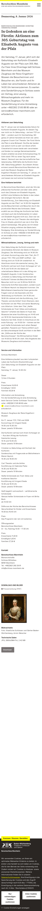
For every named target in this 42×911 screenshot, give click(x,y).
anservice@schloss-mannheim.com (19, 406)
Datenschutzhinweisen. (10, 877)
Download (7, 650)
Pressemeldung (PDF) (12, 589)
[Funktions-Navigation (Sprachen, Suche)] (39, 5)
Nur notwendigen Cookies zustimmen (10, 898)
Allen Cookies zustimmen (31, 895)
